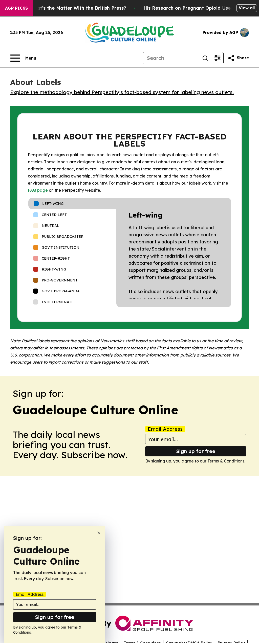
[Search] (205, 58)
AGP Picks (16, 8)
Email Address (165, 429)
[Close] (98, 532)
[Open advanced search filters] (217, 58)
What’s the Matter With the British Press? (78, 8)
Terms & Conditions (225, 460)
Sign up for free (195, 451)
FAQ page (38, 190)
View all (247, 7)
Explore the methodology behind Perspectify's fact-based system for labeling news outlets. (122, 92)
